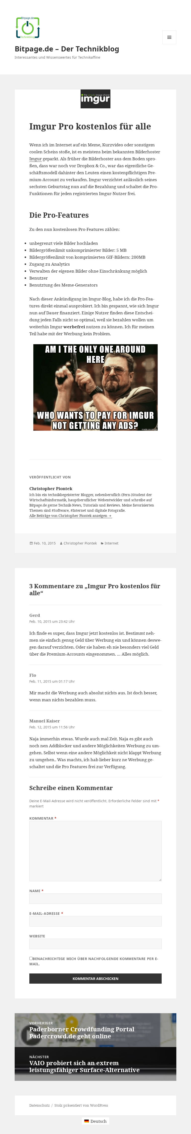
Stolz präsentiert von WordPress (81, 1105)
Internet (111, 543)
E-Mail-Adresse (46, 913)
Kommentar (42, 818)
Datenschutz (39, 1105)
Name (36, 890)
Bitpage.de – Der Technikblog (67, 48)
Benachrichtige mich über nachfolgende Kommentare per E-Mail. (93, 961)
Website (37, 936)
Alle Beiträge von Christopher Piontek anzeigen (68, 515)
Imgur (35, 159)
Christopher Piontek (80, 543)
